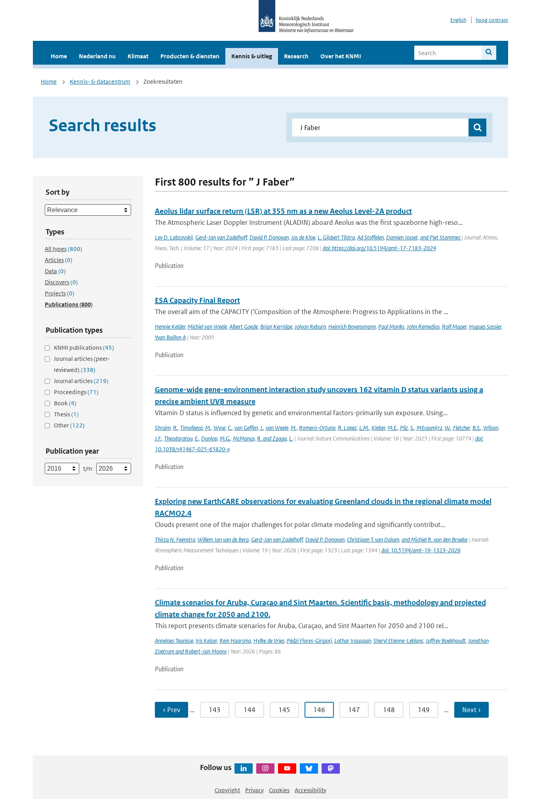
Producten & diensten (189, 56)
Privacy (254, 790)
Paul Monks (391, 326)
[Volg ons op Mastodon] (330, 768)
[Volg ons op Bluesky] (309, 768)
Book (65, 403)
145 (284, 709)
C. (230, 427)
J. (261, 427)
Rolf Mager (454, 326)
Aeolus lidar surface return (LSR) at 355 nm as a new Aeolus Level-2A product (283, 211)
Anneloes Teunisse (174, 640)
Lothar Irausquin (352, 640)
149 (424, 709)
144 (249, 709)
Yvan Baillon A (170, 337)
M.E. (393, 427)
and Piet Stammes (440, 237)
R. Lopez (347, 427)
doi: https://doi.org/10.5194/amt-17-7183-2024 (379, 248)
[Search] (489, 53)
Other (69, 425)
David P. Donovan (269, 237)
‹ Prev (171, 709)
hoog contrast (492, 20)
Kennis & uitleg (251, 56)
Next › (471, 709)
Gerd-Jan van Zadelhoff (221, 237)
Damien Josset (402, 237)
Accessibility (310, 790)
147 (354, 709)
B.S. (476, 427)
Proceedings (76, 392)
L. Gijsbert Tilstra (336, 237)
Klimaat (138, 56)
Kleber (378, 427)
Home (59, 56)
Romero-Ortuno (317, 427)
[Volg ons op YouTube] (287, 768)
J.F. (158, 438)
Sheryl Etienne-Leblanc (398, 640)
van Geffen (246, 427)
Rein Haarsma (235, 640)
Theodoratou (178, 438)
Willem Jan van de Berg (223, 539)
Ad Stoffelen (370, 237)
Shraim (163, 427)
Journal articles (81, 381)
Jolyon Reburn (310, 326)
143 (215, 709)
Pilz (404, 427)
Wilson (490, 427)
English (458, 20)
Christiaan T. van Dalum (373, 539)
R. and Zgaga (272, 438)
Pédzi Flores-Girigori (309, 640)
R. (175, 427)
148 (389, 709)
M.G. (225, 438)
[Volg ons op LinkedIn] (243, 768)
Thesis (66, 414)
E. (197, 438)
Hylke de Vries (268, 640)
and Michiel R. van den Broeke (434, 539)
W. (448, 427)
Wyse (219, 427)
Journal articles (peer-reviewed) (82, 364)
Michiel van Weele (207, 326)
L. (291, 438)
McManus (244, 438)
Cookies (279, 790)
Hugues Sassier (485, 326)
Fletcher (461, 427)
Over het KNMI (340, 56)
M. (208, 427)
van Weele (277, 427)
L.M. (364, 427)
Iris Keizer (206, 640)
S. (412, 427)
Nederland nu (97, 56)
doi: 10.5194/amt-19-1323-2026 (421, 550)
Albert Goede (243, 326)
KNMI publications (84, 347)
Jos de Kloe (303, 237)
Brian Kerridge (276, 326)
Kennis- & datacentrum (100, 81)
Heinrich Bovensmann (352, 326)
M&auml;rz (429, 427)
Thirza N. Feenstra (175, 539)
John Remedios (423, 326)
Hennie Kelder (170, 326)
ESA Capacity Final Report (197, 300)
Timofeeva (191, 427)
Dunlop (209, 438)
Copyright (227, 790)
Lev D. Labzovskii (174, 237)
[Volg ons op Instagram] (265, 768)
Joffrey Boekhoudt (446, 640)
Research (296, 56)
